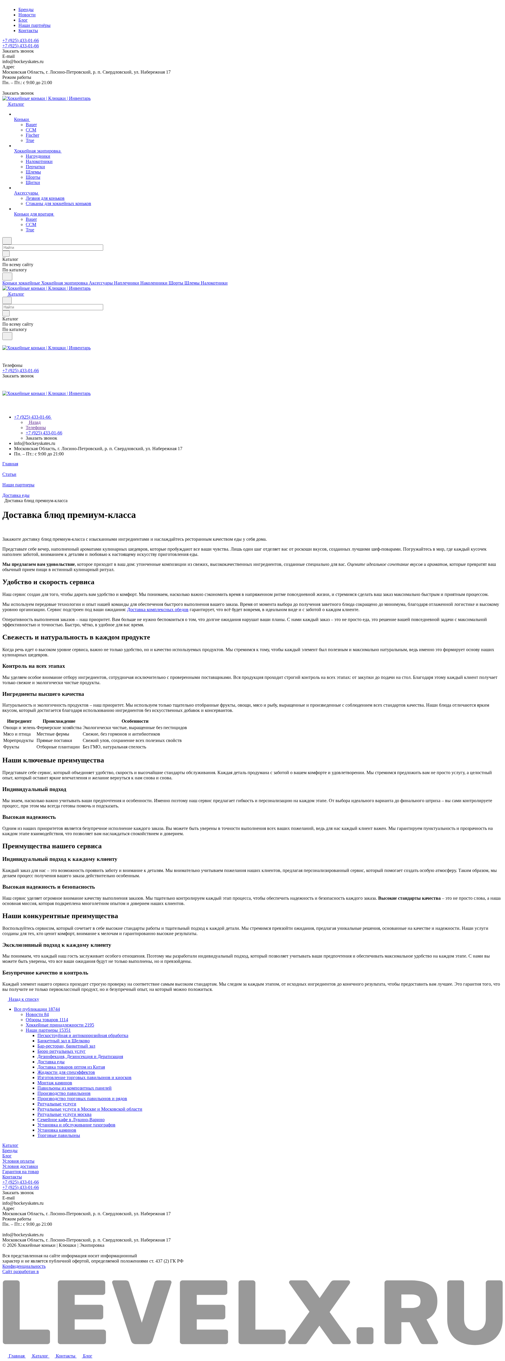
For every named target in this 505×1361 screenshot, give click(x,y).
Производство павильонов (64, 1093)
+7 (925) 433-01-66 (20, 40)
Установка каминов (56, 1130)
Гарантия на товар (20, 1171)
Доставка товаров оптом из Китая (71, 1066)
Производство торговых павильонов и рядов (82, 1098)
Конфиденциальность (24, 1266)
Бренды (10, 1150)
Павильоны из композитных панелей (74, 1088)
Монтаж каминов (54, 1082)
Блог (7, 1155)
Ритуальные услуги (56, 1103)
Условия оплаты (18, 1161)
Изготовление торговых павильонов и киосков (84, 1077)
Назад (34, 422)
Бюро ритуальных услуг (61, 1051)
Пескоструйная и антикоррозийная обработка (82, 1035)
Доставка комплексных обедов (157, 609)
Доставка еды (51, 1061)
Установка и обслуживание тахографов (76, 1124)
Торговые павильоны (58, 1135)
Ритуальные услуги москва (64, 1114)
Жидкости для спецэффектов (66, 1072)
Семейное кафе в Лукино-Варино (71, 1119)
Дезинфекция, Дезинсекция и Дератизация (80, 1056)
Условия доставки (20, 1166)
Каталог (10, 1145)
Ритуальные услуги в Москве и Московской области (89, 1109)
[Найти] (7, 276)
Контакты (12, 1176)
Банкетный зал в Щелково (63, 1040)
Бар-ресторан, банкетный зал (66, 1045)
